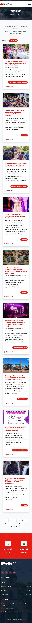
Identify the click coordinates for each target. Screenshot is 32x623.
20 (11, 526)
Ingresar (6, 578)
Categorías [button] (13, 40)
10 (24, 523)
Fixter (23, 619)
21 (16, 526)
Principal (12, 14)
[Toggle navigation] (29, 4)
